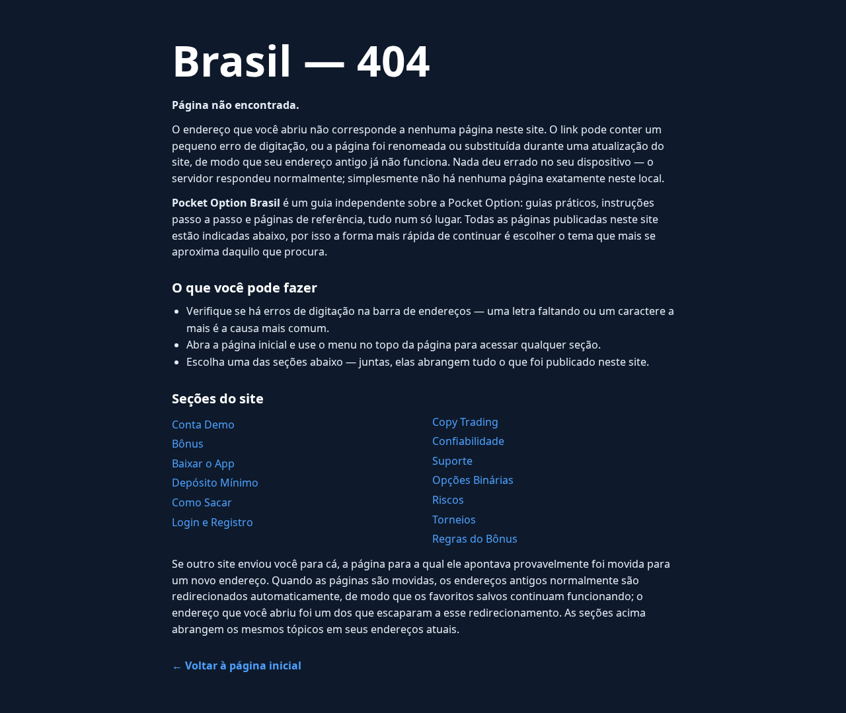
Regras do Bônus (475, 538)
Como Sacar (202, 502)
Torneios (454, 519)
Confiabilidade (468, 441)
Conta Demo (203, 424)
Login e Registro (212, 522)
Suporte (452, 461)
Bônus (188, 443)
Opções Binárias (473, 480)
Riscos (448, 499)
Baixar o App (203, 463)
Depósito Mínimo (215, 482)
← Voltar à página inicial (236, 665)
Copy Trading (465, 422)
